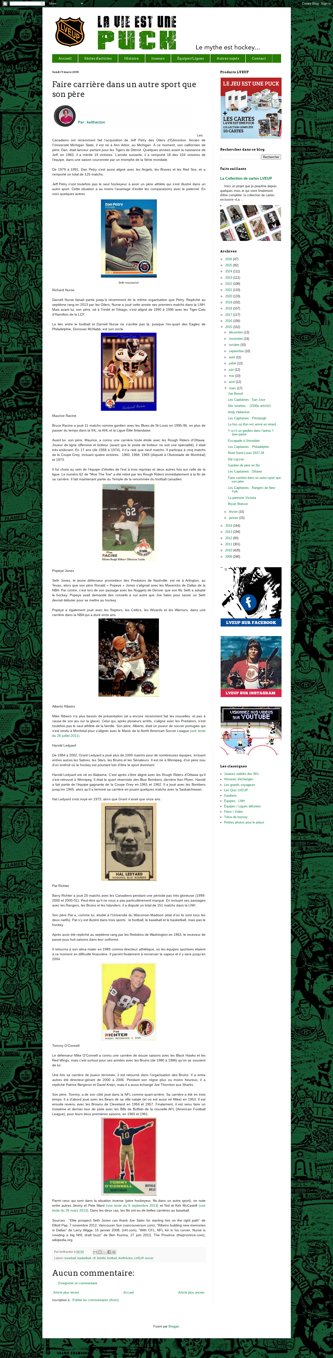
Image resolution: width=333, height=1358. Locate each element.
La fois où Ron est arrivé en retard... (253, 424)
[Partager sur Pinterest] (113, 1252)
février (234, 512)
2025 (229, 265)
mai (232, 376)
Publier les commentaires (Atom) (95, 1300)
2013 (229, 532)
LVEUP (138, 1258)
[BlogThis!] (100, 1252)
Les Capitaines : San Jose (246, 399)
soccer (149, 1258)
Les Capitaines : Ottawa (245, 471)
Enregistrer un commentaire (77, 1283)
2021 (229, 290)
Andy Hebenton (239, 412)
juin (232, 369)
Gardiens (230, 795)
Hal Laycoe (236, 459)
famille (101, 1258)
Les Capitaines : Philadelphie (248, 447)
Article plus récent (66, 1292)
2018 (229, 308)
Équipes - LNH (234, 801)
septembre (237, 351)
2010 (229, 550)
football (112, 1258)
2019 (229, 302)
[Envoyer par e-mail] (95, 1252)
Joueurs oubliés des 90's (241, 774)
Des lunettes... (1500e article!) (249, 406)
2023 (229, 277)
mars (233, 388)
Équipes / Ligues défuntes (242, 806)
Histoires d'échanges (238, 779)
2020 (229, 296)
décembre (236, 332)
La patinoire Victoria (242, 498)
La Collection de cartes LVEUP (246, 178)
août (232, 357)
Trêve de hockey (236, 817)
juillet (233, 363)
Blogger (173, 1326)
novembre (236, 338)
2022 (229, 284)
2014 (229, 525)
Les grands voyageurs (239, 785)
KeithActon (125, 1258)
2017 (229, 315)
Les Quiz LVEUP (236, 790)
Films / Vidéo (233, 811)
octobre (234, 345)
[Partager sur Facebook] (109, 1252)
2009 (229, 556)
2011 (229, 544)
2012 (229, 538)
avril (232, 382)
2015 (229, 327)
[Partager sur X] (104, 1252)
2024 (229, 271)
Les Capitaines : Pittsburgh (247, 418)
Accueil (128, 1292)
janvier (234, 518)
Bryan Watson (238, 504)
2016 (229, 321)
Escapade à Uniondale (244, 440)
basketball (84, 1258)
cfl (94, 1258)
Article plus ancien (191, 1292)
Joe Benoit (235, 393)
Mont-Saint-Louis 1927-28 (246, 453)
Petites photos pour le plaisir (244, 822)
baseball (70, 1258)
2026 (229, 259)
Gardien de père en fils (244, 465)
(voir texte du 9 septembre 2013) (132, 1205)
